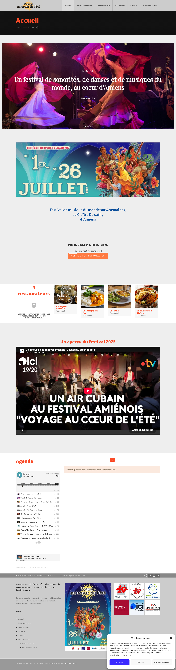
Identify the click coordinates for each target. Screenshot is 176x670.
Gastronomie (104, 5)
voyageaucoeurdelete (22, 567)
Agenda (133, 5)
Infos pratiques (150, 5)
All (112, 460)
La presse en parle (29, 647)
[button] (171, 638)
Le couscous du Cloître (144, 312)
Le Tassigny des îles (90, 312)
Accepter (119, 662)
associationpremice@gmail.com (74, 576)
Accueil (68, 5)
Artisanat (120, 5)
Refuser (140, 662)
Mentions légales (71, 664)
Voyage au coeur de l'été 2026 (39, 567)
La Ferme (114, 311)
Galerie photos (28, 643)
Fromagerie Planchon (61, 307)
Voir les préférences (162, 662)
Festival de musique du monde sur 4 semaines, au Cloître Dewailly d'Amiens (88, 214)
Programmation (84, 5)
